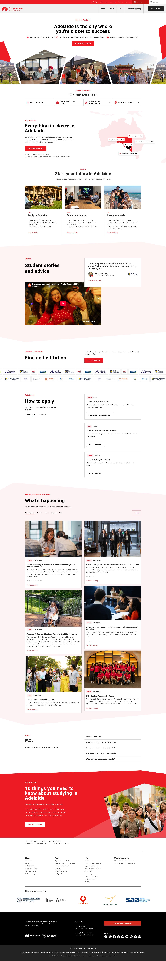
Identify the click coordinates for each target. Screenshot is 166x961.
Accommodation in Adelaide (92, 863)
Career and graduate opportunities (65, 863)
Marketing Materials (97, 2)
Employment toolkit (60, 874)
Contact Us (128, 2)
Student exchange (30, 874)
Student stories (88, 871)
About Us (120, 2)
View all (136, 513)
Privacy (72, 948)
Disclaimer (79, 948)
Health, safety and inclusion (92, 868)
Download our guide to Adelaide (99, 415)
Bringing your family (90, 879)
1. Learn (27, 415)
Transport (87, 881)
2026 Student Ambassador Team (124, 861)
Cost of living (88, 874)
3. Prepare (43, 415)
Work (112, 9)
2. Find (35, 415)
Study (103, 9)
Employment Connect (61, 871)
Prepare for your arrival (91, 866)
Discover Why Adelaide (83, 43)
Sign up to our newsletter (123, 923)
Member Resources (110, 2)
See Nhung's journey (95, 281)
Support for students (31, 868)
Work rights (58, 868)
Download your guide (35, 824)
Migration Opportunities (91, 876)
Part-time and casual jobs (62, 866)
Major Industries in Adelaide (63, 861)
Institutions (28, 861)
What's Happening (134, 9)
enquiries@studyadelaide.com (85, 928)
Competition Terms (90, 948)
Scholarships (29, 863)
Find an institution (93, 360)
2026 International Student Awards (124, 863)
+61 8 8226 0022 (80, 926)
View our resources (95, 473)
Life (120, 9)
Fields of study (29, 866)
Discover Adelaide (89, 861)
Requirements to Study (31, 871)
